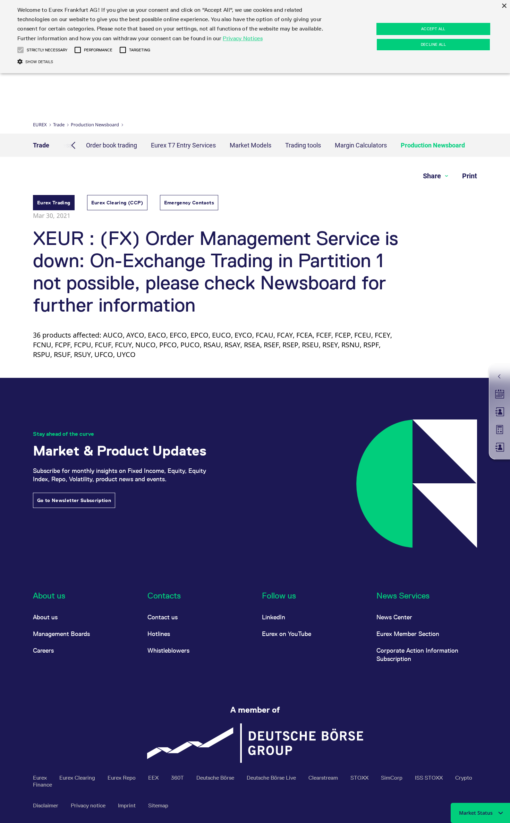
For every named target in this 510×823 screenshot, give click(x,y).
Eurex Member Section (407, 633)
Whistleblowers (168, 650)
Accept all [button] (433, 29)
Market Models (250, 145)
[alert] (255, 36)
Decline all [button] (433, 44)
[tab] (54, 203)
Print (469, 176)
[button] (20, 50)
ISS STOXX (429, 777)
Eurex (40, 124)
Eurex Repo (122, 777)
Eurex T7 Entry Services (183, 145)
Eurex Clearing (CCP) (117, 202)
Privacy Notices (243, 38)
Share (433, 176)
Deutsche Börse (216, 777)
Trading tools (303, 145)
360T (178, 777)
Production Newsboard (95, 124)
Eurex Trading (53, 202)
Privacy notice (89, 805)
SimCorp (392, 777)
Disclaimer (46, 805)
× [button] (504, 6)
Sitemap (158, 805)
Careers (43, 650)
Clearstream (323, 777)
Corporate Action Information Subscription (417, 654)
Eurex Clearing (77, 777)
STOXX (360, 777)
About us (45, 617)
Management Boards (61, 633)
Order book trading (111, 145)
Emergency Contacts (189, 202)
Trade (59, 124)
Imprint (127, 805)
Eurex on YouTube (286, 633)
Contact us (162, 617)
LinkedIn (273, 617)
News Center (394, 617)
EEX (154, 777)
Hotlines (158, 633)
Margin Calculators (361, 145)
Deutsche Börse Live (272, 777)
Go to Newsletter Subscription (74, 500)
